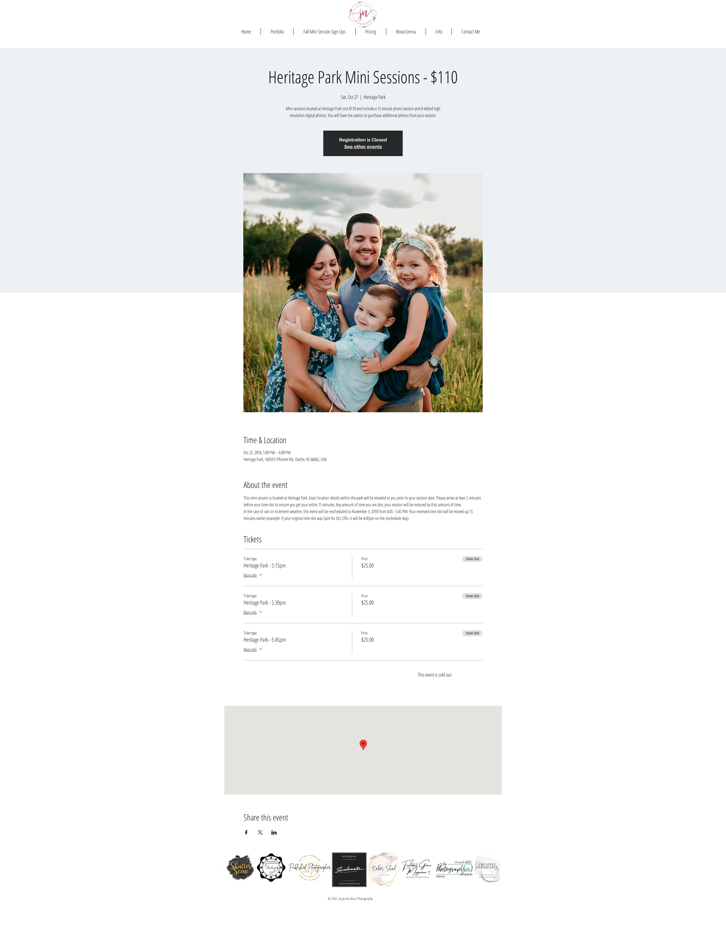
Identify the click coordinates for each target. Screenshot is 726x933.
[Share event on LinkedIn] (274, 832)
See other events (363, 146)
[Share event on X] (260, 832)
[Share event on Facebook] (246, 832)
